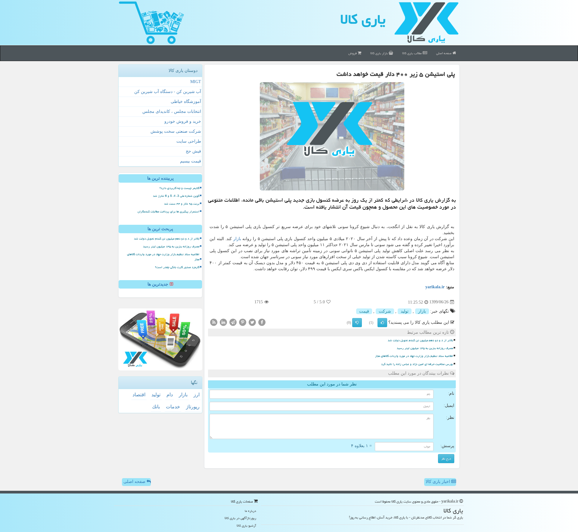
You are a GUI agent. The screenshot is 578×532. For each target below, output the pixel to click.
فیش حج (193, 151)
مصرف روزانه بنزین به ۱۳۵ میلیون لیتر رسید (425, 348)
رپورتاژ (193, 406)
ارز (197, 394)
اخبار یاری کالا (438, 481)
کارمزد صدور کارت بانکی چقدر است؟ (177, 267)
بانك (156, 406)
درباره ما (250, 511)
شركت (385, 311)
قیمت (364, 311)
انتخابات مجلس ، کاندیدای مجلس (171, 111)
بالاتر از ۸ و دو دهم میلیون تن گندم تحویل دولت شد (420, 340)
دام (169, 394)
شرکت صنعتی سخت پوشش (176, 131)
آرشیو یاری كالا (246, 525)
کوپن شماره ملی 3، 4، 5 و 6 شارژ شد (176, 196)
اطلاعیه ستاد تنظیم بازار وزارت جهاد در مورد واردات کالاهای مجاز (414, 356)
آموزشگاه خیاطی (186, 101)
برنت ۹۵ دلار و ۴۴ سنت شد (181, 204)
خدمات (173, 406)
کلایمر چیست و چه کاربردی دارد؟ (179, 188)
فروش (353, 53)
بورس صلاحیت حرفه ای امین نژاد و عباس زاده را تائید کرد (417, 364)
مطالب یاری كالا (412, 53)
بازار (237, 239)
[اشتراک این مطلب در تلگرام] (233, 322)
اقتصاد (138, 394)
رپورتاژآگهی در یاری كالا (240, 518)
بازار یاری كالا (379, 53)
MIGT (195, 81)
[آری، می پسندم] (382, 322)
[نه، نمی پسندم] (357, 322)
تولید (405, 311)
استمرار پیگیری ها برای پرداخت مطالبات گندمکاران (168, 212)
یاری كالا (363, 19)
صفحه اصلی (444, 53)
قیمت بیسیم (190, 161)
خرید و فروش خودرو (182, 121)
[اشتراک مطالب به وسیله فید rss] (214, 322)
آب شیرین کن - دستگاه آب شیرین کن (167, 91)
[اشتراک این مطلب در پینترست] (242, 322)
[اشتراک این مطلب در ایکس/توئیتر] (252, 322)
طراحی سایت (188, 141)
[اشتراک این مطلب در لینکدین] (223, 322)
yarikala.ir (435, 287)
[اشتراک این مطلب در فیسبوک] (262, 322)
